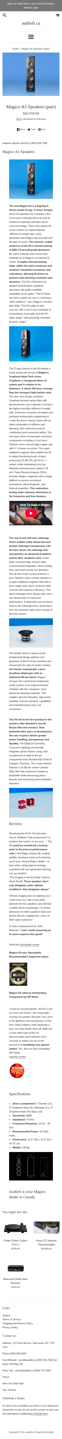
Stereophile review (29, 944)
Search (6, 1315)
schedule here (40, 1413)
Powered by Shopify (44, 1432)
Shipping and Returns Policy (17, 1323)
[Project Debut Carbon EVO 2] (15, 1227)
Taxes (19, 119)
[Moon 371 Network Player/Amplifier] (47, 1227)
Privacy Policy (10, 1327)
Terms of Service (11, 1319)
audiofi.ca (31, 23)
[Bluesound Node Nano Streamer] (15, 1265)
